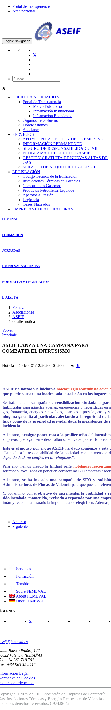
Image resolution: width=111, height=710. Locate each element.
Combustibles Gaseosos (42, 185)
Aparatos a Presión (38, 195)
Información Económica (52, 115)
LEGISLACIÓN (26, 171)
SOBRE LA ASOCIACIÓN (35, 97)
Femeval (19, 307)
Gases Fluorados (36, 204)
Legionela (31, 199)
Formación (24, 576)
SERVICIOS (23, 134)
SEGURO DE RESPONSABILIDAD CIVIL (61, 148)
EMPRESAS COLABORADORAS (42, 209)
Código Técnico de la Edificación (50, 176)
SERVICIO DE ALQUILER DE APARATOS (61, 167)
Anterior (19, 522)
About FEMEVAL (30, 596)
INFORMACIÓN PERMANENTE (52, 143)
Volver (7, 330)
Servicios (23, 568)
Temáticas (23, 583)
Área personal (23, 11)
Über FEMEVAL (30, 601)
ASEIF (18, 317)
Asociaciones (23, 312)
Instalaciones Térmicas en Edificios (51, 181)
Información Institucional (53, 111)
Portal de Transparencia (31, 6)
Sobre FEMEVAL (30, 591)
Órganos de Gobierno (40, 120)
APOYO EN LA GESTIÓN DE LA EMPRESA (63, 139)
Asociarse (31, 129)
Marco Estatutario (47, 106)
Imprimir (9, 335)
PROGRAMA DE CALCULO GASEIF (56, 153)
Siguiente (20, 526)
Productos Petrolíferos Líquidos (48, 190)
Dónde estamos (35, 125)
